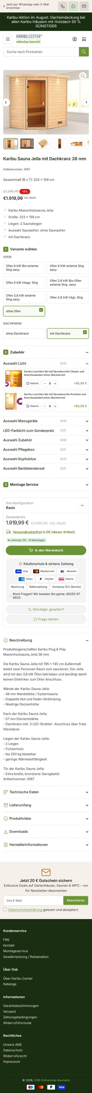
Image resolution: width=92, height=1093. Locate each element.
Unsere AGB (12, 1045)
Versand (9, 1011)
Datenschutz (12, 1050)
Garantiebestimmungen (21, 1006)
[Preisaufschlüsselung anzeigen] (82, 505)
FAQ (6, 940)
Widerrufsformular (17, 1023)
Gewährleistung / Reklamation (26, 957)
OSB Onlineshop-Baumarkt (52, 1080)
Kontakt (9, 945)
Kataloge (9, 984)
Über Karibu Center (18, 978)
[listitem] (62, 6)
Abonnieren (76, 900)
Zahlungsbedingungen (20, 1017)
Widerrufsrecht (15, 1056)
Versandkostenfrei (27, 532)
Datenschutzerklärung (25, 910)
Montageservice (15, 951)
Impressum (11, 1062)
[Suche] (84, 51)
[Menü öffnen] (8, 39)
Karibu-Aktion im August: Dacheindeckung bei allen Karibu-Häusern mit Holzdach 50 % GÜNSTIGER (46, 21)
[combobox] (46, 51)
